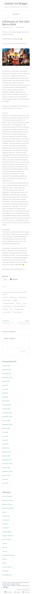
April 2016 (5, 444)
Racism (4, 559)
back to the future (7, 500)
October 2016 (6, 420)
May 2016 (5, 440)
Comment (23, 351)
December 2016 (7, 412)
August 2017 (6, 381)
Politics (4, 547)
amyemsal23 (20, 27)
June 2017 (5, 389)
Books (4, 512)
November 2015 (7, 463)
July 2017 (5, 385)
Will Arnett (7, 312)
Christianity (22, 292)
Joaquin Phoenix (7, 535)
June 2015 (5, 483)
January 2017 (6, 409)
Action (5, 297)
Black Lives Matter (8, 508)
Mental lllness (6, 539)
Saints (4, 563)
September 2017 (7, 377)
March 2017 (5, 401)
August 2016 (6, 428)
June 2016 (5, 436)
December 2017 (7, 373)
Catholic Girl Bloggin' (16, 3)
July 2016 (5, 432)
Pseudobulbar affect (8, 555)
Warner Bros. (19, 309)
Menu (17, 14)
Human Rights (6, 532)
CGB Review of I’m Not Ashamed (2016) (7, 322)
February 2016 (6, 452)
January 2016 (6, 456)
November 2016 (7, 416)
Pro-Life (4, 551)
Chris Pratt (7, 300)
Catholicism (13, 292)
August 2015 (6, 475)
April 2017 (5, 397)
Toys (11, 309)
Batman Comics (7, 504)
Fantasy (4, 524)
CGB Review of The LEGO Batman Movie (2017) (24, 322)
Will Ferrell (17, 312)
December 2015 (7, 460)
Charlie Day (23, 297)
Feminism (5, 528)
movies (4, 294)
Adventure (13, 297)
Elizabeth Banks (8, 303)
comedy (15, 300)
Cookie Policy (6, 587)
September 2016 (7, 424)
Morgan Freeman (19, 306)
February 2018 (6, 369)
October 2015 (6, 467)
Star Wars (5, 571)
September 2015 (7, 471)
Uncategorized (7, 575)
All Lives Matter (7, 496)
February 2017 (6, 405)
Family (18, 303)
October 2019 (6, 366)
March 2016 (5, 448)
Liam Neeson (7, 306)
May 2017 (5, 393)
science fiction (7, 567)
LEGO (24, 303)
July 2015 (5, 479)
